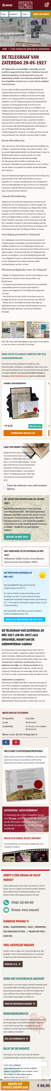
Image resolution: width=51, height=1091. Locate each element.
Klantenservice (18, 926)
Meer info (36, 426)
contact (30, 701)
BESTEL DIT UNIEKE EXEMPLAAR (15, 1085)
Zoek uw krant (41, 14)
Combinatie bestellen (23, 433)
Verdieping (40, 926)
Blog (30, 926)
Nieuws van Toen (36, 931)
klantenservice (16, 886)
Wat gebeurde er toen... (15, 931)
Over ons (7, 936)
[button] (13, 329)
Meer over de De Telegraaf (18, 734)
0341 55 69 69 (22, 903)
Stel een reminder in (15, 1038)
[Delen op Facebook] (6, 742)
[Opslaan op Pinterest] (16, 742)
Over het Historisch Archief (18, 1003)
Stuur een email (25, 910)
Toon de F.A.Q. (11, 964)
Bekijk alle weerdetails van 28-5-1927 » (25, 619)
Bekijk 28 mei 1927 (17, 536)
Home (6, 926)
